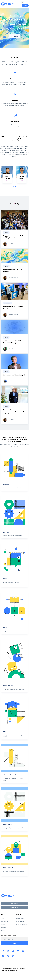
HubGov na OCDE (20, 921)
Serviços (3, 924)
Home (2, 918)
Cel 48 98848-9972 (14, 907)
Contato (3, 930)
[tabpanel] (14, 28)
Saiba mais (14, 36)
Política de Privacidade (21, 924)
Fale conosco (14, 903)
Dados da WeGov (20, 918)
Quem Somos (4, 921)
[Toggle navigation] (22, 2)
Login (25, 5)
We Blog (4, 927)
